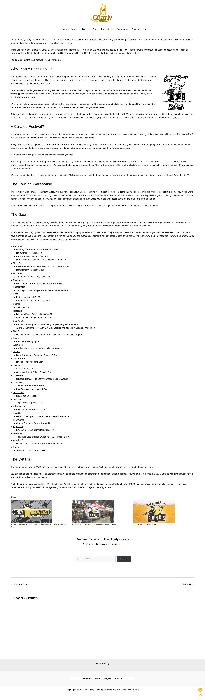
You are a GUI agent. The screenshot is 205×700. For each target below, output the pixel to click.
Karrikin (16, 338)
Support (136, 29)
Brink (15, 294)
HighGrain (18, 426)
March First (18, 392)
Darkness (17, 447)
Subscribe (124, 559)
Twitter (97, 678)
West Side (18, 345)
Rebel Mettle (19, 287)
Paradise (17, 413)
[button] (76, 29)
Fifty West (18, 273)
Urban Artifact (19, 406)
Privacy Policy (102, 663)
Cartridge (17, 246)
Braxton (16, 304)
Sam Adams (19, 321)
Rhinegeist (18, 280)
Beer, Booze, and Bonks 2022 (144, 524)
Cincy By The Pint (81, 232)
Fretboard (17, 311)
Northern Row (19, 358)
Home (64, 29)
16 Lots (16, 351)
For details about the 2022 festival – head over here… (36, 60)
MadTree (17, 399)
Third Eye (17, 263)
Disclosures (122, 29)
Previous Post (19, 584)
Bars (95, 29)
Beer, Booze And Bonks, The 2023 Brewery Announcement (94, 524)
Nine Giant (18, 382)
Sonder (16, 365)
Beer (73, 29)
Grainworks (18, 420)
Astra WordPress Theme (127, 690)
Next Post (188, 584)
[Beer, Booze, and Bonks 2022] (162, 511)
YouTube (118, 678)
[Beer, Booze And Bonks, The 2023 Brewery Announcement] (101, 511)
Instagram (107, 678)
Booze (85, 29)
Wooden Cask (19, 440)
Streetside (18, 375)
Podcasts (105, 29)
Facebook (87, 678)
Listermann (18, 433)
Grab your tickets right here (98, 487)
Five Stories (18, 331)
